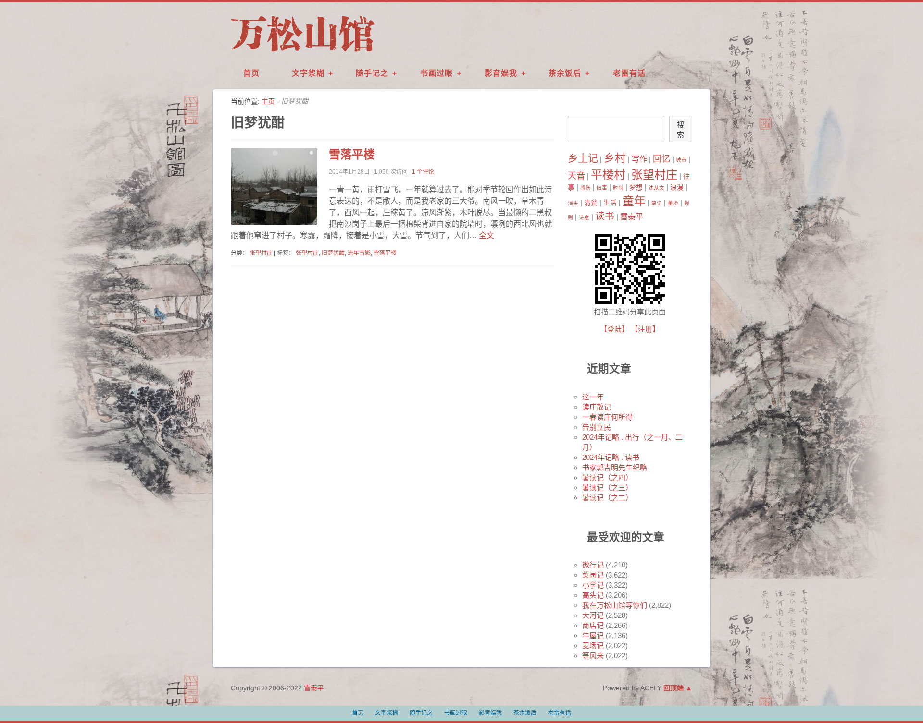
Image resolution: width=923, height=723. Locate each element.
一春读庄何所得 (607, 417)
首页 (251, 73)
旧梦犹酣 (333, 253)
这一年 (593, 397)
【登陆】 (614, 329)
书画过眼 (436, 73)
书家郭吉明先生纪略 (614, 467)
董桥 (673, 203)
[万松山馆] (303, 52)
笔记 (656, 203)
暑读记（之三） (607, 487)
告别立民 (596, 427)
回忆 (661, 159)
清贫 (591, 202)
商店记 (593, 625)
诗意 (584, 217)
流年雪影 (359, 253)
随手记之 (372, 73)
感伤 (585, 188)
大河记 (593, 615)
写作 (639, 159)
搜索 (680, 129)
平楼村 (608, 174)
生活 (610, 202)
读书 (604, 216)
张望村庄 (261, 253)
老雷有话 (629, 73)
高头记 (593, 595)
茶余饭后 (565, 73)
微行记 (593, 565)
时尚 (618, 188)
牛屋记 (593, 635)
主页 (268, 101)
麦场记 (593, 645)
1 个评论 (423, 172)
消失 (573, 203)
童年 (634, 200)
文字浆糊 (308, 73)
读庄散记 (596, 407)
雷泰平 (631, 216)
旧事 (602, 188)
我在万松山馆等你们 (614, 605)
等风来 (593, 655)
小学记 (593, 585)
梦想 (636, 187)
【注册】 (645, 329)
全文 (485, 235)
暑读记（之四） (607, 477)
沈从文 (656, 188)
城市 (681, 160)
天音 (576, 175)
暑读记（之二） (607, 498)
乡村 (615, 158)
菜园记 (593, 575)
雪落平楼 (352, 154)
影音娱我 (501, 73)
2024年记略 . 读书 (610, 457)
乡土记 (583, 158)
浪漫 (677, 187)
